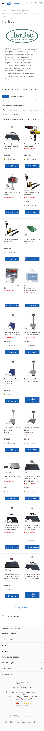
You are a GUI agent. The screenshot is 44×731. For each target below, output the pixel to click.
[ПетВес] (22, 36)
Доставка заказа (9, 634)
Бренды (5, 651)
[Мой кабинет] (36, 3)
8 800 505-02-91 (22, 683)
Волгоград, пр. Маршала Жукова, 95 (23, 693)
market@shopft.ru (24, 687)
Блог (4, 645)
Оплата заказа (8, 640)
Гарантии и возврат (11, 657)
